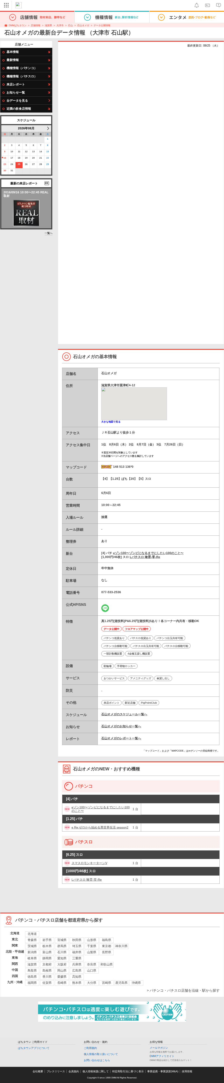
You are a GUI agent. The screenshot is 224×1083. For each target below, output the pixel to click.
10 (11, 151)
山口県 (91, 970)
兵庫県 (76, 964)
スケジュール (26, 120)
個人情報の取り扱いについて (101, 1054)
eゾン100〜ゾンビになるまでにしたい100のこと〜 (148, 553)
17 (11, 158)
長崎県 (61, 982)
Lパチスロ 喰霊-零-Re (145, 557)
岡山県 (61, 970)
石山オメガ (83, 25)
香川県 (47, 976)
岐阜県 (32, 958)
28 (40, 164)
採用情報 (187, 1071)
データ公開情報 (102, 25)
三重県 (76, 958)
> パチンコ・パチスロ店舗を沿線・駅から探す (183, 990)
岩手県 (47, 940)
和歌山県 (106, 964)
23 (5, 164)
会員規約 (73, 1071)
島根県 (47, 970)
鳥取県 (32, 970)
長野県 (106, 952)
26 (26, 164)
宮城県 (61, 940)
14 (40, 151)
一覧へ (48, 233)
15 (47, 151)
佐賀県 (47, 982)
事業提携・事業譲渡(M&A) (162, 1071)
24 (11, 164)
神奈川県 (121, 946)
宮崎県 (106, 982)
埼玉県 (76, 946)
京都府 (47, 964)
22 (47, 158)
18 (19, 158)
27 (33, 164)
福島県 (106, 940)
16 (5, 158)
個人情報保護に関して (95, 1071)
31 (11, 170)
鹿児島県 (121, 982)
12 (26, 151)
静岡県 (47, 958)
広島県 (76, 970)
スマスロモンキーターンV (89, 863)
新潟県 (32, 952)
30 (5, 170)
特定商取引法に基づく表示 (128, 1071)
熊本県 (76, 982)
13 (33, 151)
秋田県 (76, 940)
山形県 (91, 940)
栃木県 (47, 946)
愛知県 (61, 958)
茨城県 (32, 946)
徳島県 (32, 976)
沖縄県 (136, 982)
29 (47, 164)
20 (33, 158)
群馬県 (61, 946)
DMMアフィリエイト (162, 1056)
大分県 (91, 982)
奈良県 (91, 964)
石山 (70, 25)
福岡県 (32, 982)
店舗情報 (35, 25)
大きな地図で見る (111, 421)
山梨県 (91, 952)
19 (26, 158)
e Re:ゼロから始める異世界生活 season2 (100, 827)
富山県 (47, 952)
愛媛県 (61, 976)
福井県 (76, 952)
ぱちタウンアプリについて (33, 1048)
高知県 (76, 976)
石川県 (61, 952)
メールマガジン (159, 1047)
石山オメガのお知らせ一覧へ (121, 726)
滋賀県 (48, 25)
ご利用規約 (90, 1048)
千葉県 (91, 946)
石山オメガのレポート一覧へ (121, 738)
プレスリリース (56, 1071)
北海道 (32, 934)
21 (40, 158)
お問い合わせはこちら (97, 1060)
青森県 (32, 940)
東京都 (106, 946)
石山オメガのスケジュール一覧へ (124, 714)
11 (19, 151)
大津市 (60, 25)
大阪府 (61, 964)
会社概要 (38, 1071)
